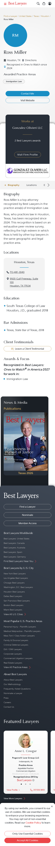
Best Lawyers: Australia (14, 547)
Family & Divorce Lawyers (16, 640)
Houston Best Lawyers (14, 592)
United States (25, 16)
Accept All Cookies (27, 840)
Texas (36, 16)
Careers (7, 702)
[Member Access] (49, 3)
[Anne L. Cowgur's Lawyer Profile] (26, 745)
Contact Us (9, 707)
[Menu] (5, 4)
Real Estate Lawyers (13, 663)
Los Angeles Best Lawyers (16, 578)
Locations (31, 185)
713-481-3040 (17, 272)
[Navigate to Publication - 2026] (26, 443)
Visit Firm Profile (27, 154)
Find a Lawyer (10, 16)
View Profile (12, 790)
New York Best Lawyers (15, 573)
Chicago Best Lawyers (14, 583)
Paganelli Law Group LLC (25, 757)
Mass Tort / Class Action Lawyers (19, 635)
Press (6, 698)
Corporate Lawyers (13, 654)
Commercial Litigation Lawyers (18, 658)
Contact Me (27, 93)
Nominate (27, 515)
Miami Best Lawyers (13, 610)
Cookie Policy (33, 822)
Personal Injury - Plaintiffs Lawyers (20, 627)
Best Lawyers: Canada (14, 543)
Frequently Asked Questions (17, 689)
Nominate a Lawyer (13, 693)
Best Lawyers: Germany (15, 557)
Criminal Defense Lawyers (16, 645)
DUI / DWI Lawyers (13, 649)
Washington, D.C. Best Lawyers (18, 587)
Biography (13, 185)
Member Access (27, 523)
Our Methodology (12, 684)
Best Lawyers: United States (16, 538)
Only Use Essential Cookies (27, 833)
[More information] (33, 780)
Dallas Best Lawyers (13, 596)
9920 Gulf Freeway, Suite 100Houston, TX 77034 (24, 282)
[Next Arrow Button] (48, 185)
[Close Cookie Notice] (51, 806)
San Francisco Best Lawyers (17, 601)
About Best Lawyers (13, 680)
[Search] (38, 3)
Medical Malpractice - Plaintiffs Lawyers (22, 631)
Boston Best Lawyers (13, 605)
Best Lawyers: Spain (13, 552)
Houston (45, 16)
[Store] (44, 3)
